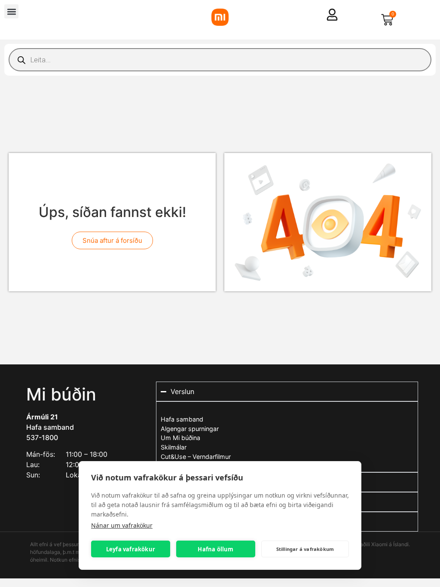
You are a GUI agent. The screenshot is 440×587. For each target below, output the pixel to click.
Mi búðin (61, 394)
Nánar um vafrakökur (122, 525)
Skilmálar (173, 447)
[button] (11, 11)
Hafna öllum (215, 549)
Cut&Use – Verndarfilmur (196, 456)
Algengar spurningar (190, 428)
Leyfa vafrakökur (130, 549)
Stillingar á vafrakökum (305, 549)
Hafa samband (50, 427)
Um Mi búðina (180, 437)
